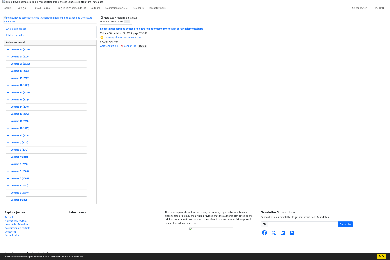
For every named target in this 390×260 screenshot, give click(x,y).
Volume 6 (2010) (19, 164)
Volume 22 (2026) (20, 49)
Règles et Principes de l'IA (72, 8)
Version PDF (134, 46)
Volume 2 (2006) (19, 192)
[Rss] (292, 233)
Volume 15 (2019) (20, 99)
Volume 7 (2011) (19, 156)
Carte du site (12, 235)
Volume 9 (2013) (19, 142)
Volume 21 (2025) (20, 56)
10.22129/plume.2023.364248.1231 (123, 37)
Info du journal (42, 8)
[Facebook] (264, 233)
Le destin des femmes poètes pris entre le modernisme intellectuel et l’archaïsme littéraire (151, 28)
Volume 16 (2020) (20, 92)
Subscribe (345, 224)
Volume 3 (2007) (19, 185)
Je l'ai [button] (381, 256)
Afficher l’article (109, 46)
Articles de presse (16, 28)
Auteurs (95, 8)
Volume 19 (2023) (20, 70)
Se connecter (359, 8)
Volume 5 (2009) (20, 171)
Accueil (8, 8)
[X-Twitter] (273, 233)
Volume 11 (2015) (20, 128)
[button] (84, 256)
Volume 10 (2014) (20, 135)
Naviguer (22, 8)
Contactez (10, 231)
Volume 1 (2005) (19, 199)
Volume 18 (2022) (20, 78)
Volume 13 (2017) (20, 113)
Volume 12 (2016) (20, 121)
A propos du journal (16, 220)
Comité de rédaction (16, 224)
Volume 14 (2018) (20, 106)
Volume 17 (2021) (20, 85)
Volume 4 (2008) (20, 178)
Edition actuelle (15, 35)
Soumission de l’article (17, 228)
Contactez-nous (157, 8)
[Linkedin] (282, 233)
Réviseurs (138, 8)
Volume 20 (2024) (20, 63)
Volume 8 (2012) (19, 149)
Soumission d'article (116, 8)
